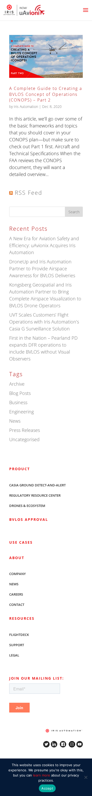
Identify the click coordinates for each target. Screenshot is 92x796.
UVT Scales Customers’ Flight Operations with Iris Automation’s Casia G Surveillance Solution (44, 322)
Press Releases (24, 430)
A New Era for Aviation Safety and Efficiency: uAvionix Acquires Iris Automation (44, 245)
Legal (14, 655)
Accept (47, 788)
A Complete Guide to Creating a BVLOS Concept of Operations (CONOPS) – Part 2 (45, 94)
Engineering (21, 412)
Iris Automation (26, 106)
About (16, 557)
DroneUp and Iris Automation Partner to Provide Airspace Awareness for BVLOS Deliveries (42, 268)
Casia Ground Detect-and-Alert (37, 485)
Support (16, 645)
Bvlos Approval (28, 519)
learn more (41, 775)
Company (17, 573)
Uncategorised (24, 439)
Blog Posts (20, 393)
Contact (16, 604)
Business (18, 402)
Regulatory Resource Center (35, 495)
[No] (85, 777)
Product (19, 468)
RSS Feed (28, 192)
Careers (16, 594)
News (14, 421)
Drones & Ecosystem (27, 505)
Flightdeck (19, 634)
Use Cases (21, 542)
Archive (17, 384)
